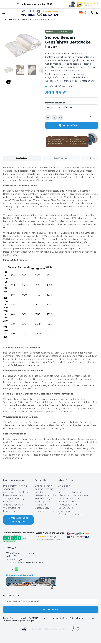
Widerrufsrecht (11, 508)
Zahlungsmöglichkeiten (16, 492)
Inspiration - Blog (44, 511)
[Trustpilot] (19, 536)
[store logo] (39, 13)
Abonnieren (50, 609)
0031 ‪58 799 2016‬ (34, 562)
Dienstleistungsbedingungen (20, 621)
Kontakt (11, 547)
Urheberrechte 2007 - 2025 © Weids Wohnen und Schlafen (48, 629)
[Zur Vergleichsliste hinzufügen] (54, 117)
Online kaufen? (43, 486)
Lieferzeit (8, 501)
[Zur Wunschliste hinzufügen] (47, 117)
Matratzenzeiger (44, 498)
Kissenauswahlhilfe (45, 495)
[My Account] (91, 13)
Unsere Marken (79, 495)
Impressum (9, 511)
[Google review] (50, 536)
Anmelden (64, 486)
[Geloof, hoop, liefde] (74, 629)
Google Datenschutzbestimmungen (79, 618)
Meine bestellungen (69, 492)
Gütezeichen (42, 508)
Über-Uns (63, 495)
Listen (61, 489)
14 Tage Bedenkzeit (13, 505)
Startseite (7, 19)
